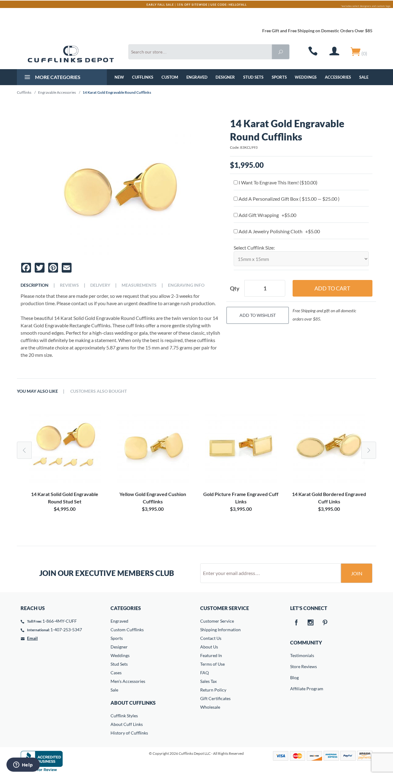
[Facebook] (296, 623)
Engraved (197, 77)
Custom (169, 77)
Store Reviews (294, 666)
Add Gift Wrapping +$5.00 (267, 215)
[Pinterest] (325, 623)
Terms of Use (212, 664)
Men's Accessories (128, 681)
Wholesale (210, 707)
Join (356, 573)
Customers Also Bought (98, 391)
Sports (279, 77)
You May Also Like (37, 391)
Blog (294, 677)
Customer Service (217, 621)
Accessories (338, 77)
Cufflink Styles (124, 715)
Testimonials (294, 655)
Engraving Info (186, 285)
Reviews (69, 285)
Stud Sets (253, 77)
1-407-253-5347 (66, 629)
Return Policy (213, 689)
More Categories (57, 77)
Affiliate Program (294, 688)
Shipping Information (220, 629)
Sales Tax (208, 681)
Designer (225, 77)
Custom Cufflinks (127, 629)
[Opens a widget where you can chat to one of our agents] (23, 765)
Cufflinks (142, 77)
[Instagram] (311, 623)
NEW (119, 77)
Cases (116, 672)
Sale (363, 77)
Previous (24, 450)
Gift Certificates (215, 698)
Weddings (306, 77)
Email (32, 638)
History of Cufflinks (129, 732)
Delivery (100, 285)
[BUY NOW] (64, 447)
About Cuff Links (127, 724)
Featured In (211, 655)
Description (35, 285)
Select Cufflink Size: (254, 247)
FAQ (204, 672)
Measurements (139, 285)
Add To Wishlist (257, 315)
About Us (209, 646)
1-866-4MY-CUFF (59, 621)
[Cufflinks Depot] (71, 54)
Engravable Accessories (57, 92)
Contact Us (210, 638)
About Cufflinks (133, 703)
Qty (234, 288)
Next (368, 450)
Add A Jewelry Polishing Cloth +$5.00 (279, 231)
